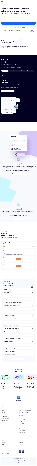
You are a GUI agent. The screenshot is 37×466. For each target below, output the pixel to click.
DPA (24, 460)
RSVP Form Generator (5, 422)
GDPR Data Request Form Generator (7, 425)
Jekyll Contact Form (21, 428)
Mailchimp (3, 442)
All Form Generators (5, 427)
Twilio (3, 451)
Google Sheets (4, 440)
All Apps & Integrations (5, 453)
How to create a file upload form (23, 412)
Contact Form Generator (5, 418)
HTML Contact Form (21, 421)
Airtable (3, 444)
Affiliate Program (21, 442)
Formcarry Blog (21, 446)
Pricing (3, 410)
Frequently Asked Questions (6, 408)
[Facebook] (18, 463)
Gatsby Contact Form (22, 432)
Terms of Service (14, 460)
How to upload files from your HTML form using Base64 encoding (31, 383)
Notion (3, 449)
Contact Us (3, 414)
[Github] (21, 463)
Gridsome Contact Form (22, 430)
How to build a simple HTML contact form (25, 410)
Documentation (21, 440)
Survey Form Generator (5, 420)
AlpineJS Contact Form (22, 434)
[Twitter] (16, 463)
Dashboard (3, 412)
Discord (3, 446)
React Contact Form (21, 423)
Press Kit (20, 444)
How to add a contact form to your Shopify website (26, 408)
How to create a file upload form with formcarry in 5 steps (17, 383)
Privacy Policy (20, 460)
